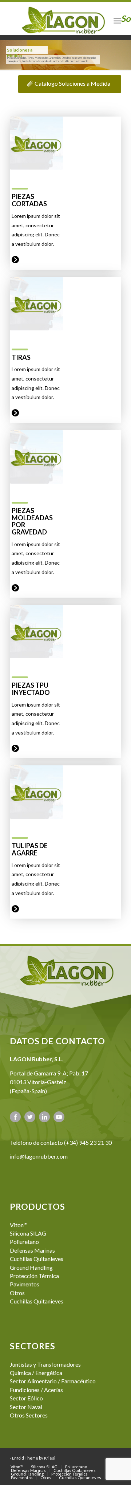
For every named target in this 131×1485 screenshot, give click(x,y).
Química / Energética (36, 1372)
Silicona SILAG (28, 1233)
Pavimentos (24, 1284)
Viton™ (19, 1224)
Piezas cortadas (29, 200)
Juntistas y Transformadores (45, 1364)
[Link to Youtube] (58, 1116)
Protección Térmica (34, 1275)
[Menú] (117, 20)
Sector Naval (26, 1406)
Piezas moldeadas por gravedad (32, 521)
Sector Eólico (26, 1398)
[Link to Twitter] (29, 1116)
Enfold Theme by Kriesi (33, 1458)
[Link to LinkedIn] (44, 1116)
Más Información (15, 259)
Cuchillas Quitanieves (36, 1258)
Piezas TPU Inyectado (31, 688)
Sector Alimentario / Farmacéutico (53, 1381)
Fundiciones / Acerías (36, 1389)
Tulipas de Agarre (30, 849)
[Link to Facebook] (15, 1116)
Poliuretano (24, 1241)
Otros (17, 1292)
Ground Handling (31, 1267)
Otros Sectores (29, 1415)
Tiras (21, 357)
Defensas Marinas (32, 1250)
